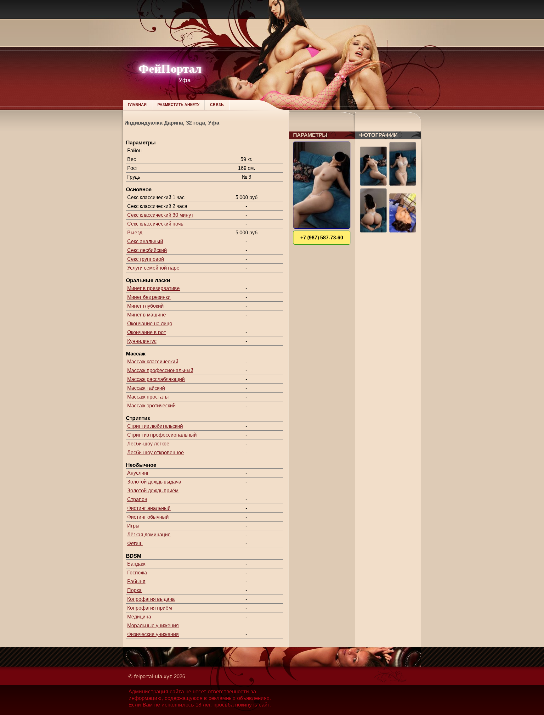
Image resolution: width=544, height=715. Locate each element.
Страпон (137, 499)
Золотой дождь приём (152, 490)
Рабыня (136, 581)
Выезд (134, 232)
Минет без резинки (149, 297)
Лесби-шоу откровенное (155, 452)
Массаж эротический (151, 405)
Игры (133, 525)
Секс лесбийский (147, 250)
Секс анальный (145, 241)
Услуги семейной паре (153, 268)
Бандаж (136, 564)
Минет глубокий (145, 306)
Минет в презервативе (153, 288)
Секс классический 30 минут (160, 215)
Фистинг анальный (149, 508)
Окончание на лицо (149, 323)
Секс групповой (145, 259)
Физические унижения (153, 634)
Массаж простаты (148, 396)
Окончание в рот (146, 332)
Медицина (139, 616)
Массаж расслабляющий (156, 379)
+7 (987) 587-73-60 (321, 237)
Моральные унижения (153, 625)
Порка (134, 590)
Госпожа (137, 572)
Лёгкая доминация (149, 534)
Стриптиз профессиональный (162, 435)
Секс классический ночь (155, 223)
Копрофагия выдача (151, 599)
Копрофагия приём (149, 608)
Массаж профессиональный (160, 370)
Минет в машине (146, 314)
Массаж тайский (146, 388)
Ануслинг (138, 473)
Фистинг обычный (148, 517)
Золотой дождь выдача (154, 481)
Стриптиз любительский (155, 426)
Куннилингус (141, 341)
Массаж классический (152, 361)
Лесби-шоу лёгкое (148, 443)
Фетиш (135, 543)
